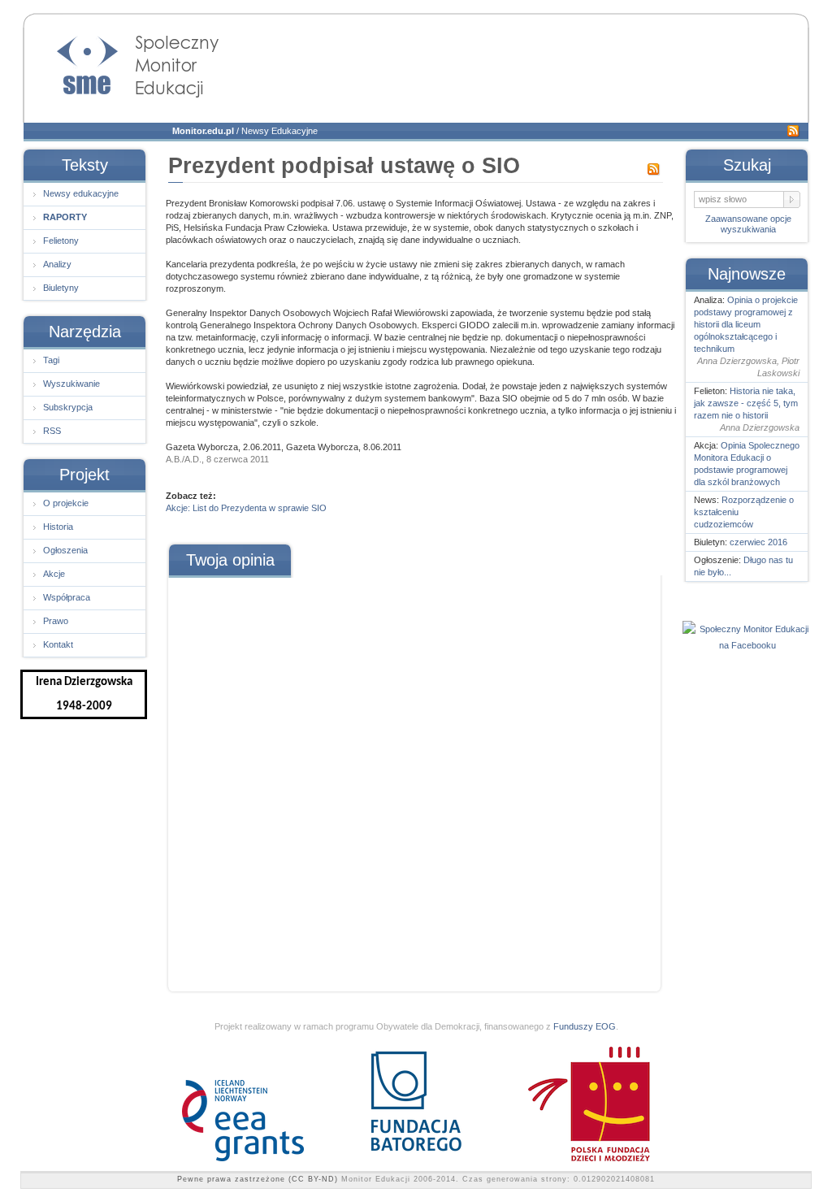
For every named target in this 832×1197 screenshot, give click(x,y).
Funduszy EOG (584, 1026)
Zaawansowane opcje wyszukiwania (748, 224)
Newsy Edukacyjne (279, 131)
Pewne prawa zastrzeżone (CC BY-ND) (257, 1179)
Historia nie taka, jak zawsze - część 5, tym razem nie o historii (746, 403)
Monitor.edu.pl (203, 131)
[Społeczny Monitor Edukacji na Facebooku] (747, 645)
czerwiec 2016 (758, 542)
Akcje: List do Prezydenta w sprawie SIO (246, 508)
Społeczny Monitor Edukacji (122, 62)
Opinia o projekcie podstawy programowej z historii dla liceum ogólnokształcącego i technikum (746, 324)
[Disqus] (413, 778)
